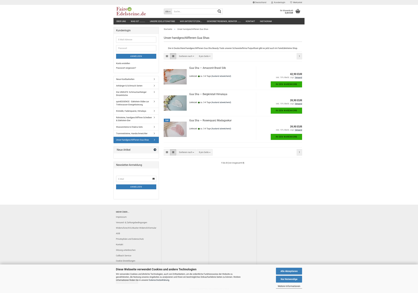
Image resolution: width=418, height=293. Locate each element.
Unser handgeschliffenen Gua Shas (132, 140)
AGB (118, 233)
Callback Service (123, 255)
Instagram (266, 21)
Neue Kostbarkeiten (125, 79)
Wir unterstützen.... (191, 21)
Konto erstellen (123, 63)
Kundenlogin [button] (279, 2)
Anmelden (136, 56)
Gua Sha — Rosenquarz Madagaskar (210, 120)
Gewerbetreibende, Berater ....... (224, 21)
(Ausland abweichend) (221, 76)
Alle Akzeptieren (289, 271)
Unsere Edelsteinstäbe (162, 21)
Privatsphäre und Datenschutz (130, 239)
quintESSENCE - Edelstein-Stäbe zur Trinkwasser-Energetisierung (132, 103)
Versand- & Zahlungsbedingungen (131, 222)
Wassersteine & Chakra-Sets (129, 127)
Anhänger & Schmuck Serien (129, 85)
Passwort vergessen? (126, 68)
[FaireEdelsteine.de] (137, 11)
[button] (259, 2)
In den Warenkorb (286, 84)
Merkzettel (297, 2)
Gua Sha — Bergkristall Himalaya (208, 94)
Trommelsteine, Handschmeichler (131, 133)
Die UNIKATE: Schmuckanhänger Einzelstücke (131, 93)
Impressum (121, 217)
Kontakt (250, 21)
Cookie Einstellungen (125, 261)
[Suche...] (219, 12)
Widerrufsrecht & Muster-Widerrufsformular (136, 228)
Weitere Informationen (289, 286)
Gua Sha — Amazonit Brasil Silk (207, 67)
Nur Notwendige (289, 279)
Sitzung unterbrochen (126, 250)
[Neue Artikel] (155, 150)
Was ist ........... (138, 21)
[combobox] (186, 56)
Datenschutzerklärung (159, 280)
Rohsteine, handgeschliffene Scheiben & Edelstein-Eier (134, 119)
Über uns (121, 21)
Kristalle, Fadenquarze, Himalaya (131, 111)
